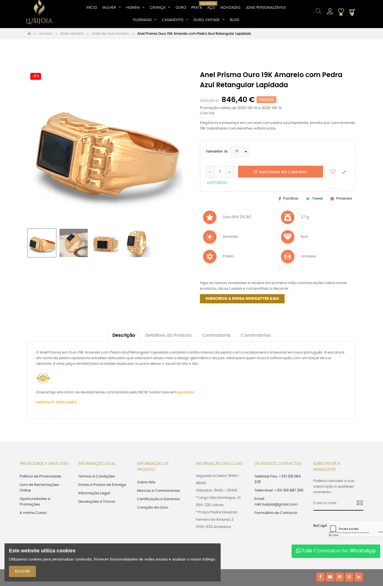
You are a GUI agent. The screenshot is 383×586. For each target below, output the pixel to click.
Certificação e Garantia (158, 499)
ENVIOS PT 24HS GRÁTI (56, 402)
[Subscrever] (357, 504)
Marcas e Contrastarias (158, 491)
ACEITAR (22, 571)
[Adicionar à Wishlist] (332, 171)
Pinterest (344, 198)
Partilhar (291, 198)
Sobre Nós (146, 482)
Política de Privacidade (40, 476)
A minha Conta (33, 513)
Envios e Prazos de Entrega (102, 485)
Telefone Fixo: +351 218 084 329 (277, 479)
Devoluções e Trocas (96, 502)
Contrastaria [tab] (216, 335)
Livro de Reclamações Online (39, 487)
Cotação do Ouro (152, 507)
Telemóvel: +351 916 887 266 (278, 490)
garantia (185, 392)
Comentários (256, 335)
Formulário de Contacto (275, 513)
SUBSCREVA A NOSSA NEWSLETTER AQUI (242, 299)
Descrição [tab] (123, 335)
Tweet (317, 198)
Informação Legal (94, 493)
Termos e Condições (96, 476)
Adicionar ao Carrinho (282, 172)
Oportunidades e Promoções (35, 501)
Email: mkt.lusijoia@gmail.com (275, 501)
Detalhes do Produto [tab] (168, 335)
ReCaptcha (318, 526)
